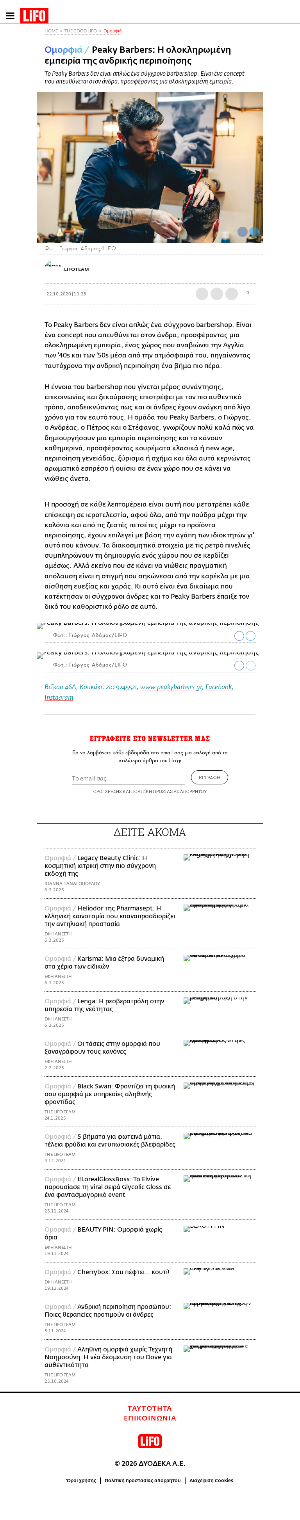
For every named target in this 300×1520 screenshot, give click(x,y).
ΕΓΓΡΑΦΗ (209, 777)
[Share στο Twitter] (250, 636)
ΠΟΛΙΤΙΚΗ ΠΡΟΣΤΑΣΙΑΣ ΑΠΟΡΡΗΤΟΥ (169, 791)
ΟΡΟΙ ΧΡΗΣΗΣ (107, 791)
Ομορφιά (113, 31)
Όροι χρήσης (81, 1480)
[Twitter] (254, 232)
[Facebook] (243, 232)
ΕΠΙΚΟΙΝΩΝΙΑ (150, 1418)
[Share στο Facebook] (239, 636)
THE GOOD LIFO (80, 31)
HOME (51, 31)
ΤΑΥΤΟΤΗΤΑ (150, 1409)
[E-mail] (231, 294)
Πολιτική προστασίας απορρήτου (143, 1480)
